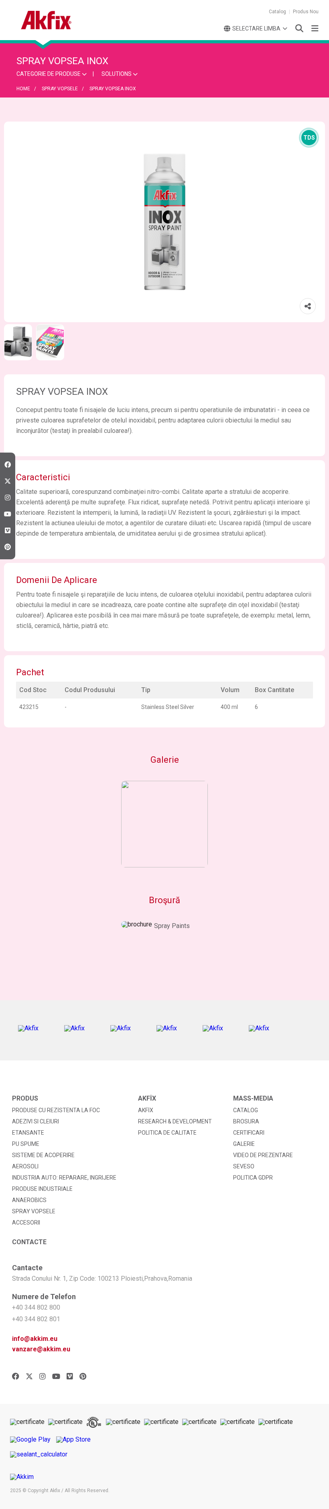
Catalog (277, 11)
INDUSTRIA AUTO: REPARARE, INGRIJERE (64, 1177)
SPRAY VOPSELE (60, 88)
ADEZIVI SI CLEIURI (35, 1121)
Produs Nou (306, 11)
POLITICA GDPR (253, 1177)
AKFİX (145, 1110)
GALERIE (244, 1144)
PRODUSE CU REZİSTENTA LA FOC (56, 1110)
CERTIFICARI (248, 1132)
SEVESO (243, 1166)
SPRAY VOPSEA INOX (112, 88)
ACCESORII (26, 1222)
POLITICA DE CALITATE (167, 1132)
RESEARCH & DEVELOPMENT (175, 1121)
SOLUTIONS (117, 74)
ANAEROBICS (29, 1200)
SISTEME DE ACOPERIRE (43, 1155)
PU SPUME (25, 1144)
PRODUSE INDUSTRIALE (42, 1189)
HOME (23, 88)
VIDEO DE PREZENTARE (263, 1155)
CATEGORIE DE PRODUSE (49, 74)
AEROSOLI (25, 1166)
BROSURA (246, 1121)
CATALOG (245, 1110)
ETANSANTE (28, 1132)
